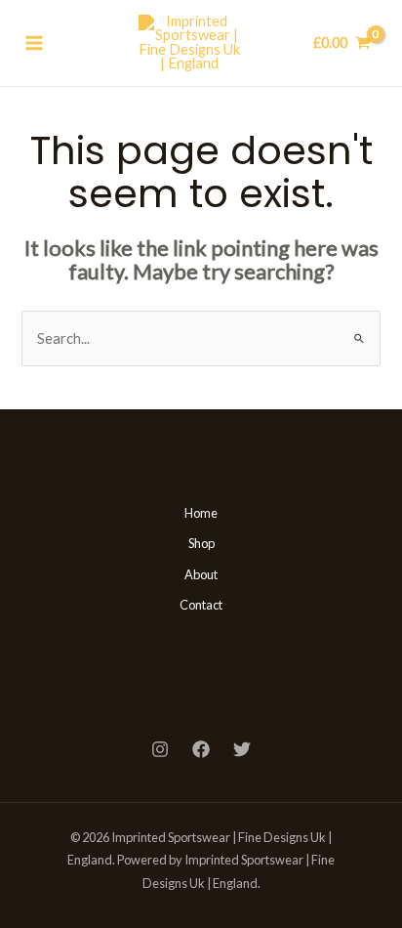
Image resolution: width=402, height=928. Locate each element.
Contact (201, 604)
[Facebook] (201, 749)
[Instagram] (160, 749)
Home (201, 513)
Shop (201, 543)
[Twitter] (242, 749)
